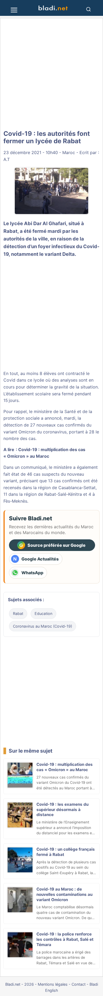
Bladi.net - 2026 (19, 984)
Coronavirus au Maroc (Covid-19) (42, 626)
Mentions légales (53, 984)
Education (43, 613)
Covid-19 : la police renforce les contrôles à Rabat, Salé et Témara (64, 939)
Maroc (68, 152)
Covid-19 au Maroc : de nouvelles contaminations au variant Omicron (64, 894)
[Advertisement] (51, 74)
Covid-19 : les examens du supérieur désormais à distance (62, 809)
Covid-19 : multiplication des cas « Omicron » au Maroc (64, 767)
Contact (79, 984)
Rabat (18, 613)
